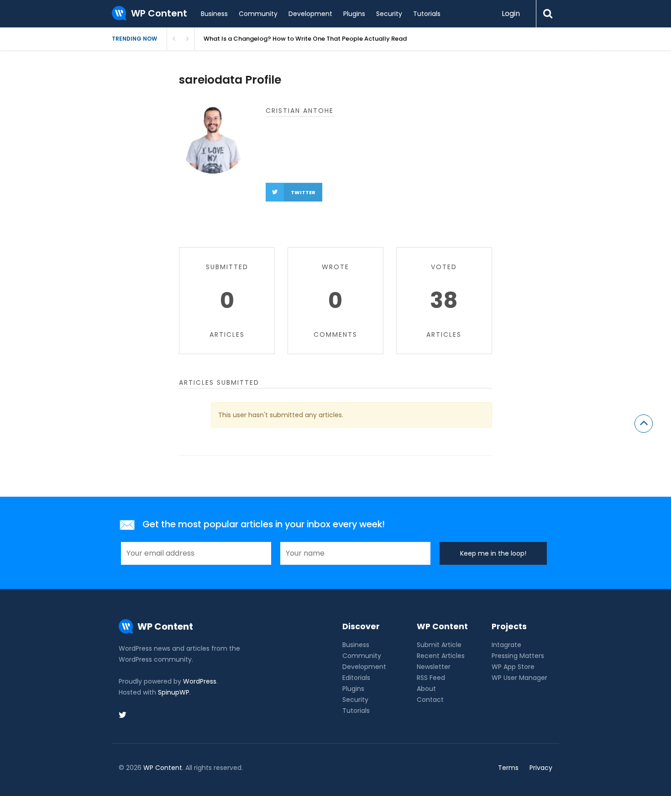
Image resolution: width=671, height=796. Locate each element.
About (426, 688)
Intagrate (506, 644)
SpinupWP (173, 692)
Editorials (356, 677)
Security (389, 13)
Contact (430, 699)
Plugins (354, 13)
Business (214, 13)
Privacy (540, 767)
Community (258, 13)
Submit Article (439, 644)
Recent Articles (441, 655)
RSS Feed (431, 677)
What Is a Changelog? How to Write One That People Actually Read (305, 38)
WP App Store (513, 666)
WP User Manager (519, 677)
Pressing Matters (518, 655)
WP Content (162, 767)
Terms (508, 767)
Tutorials (426, 13)
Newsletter (434, 666)
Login (511, 13)
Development (310, 13)
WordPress (199, 681)
